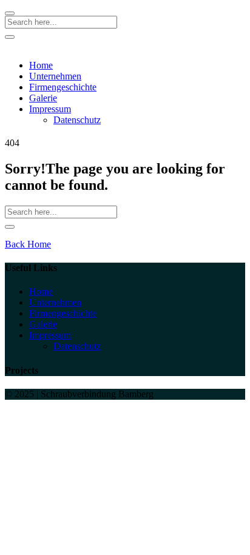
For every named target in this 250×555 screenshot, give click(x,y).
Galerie (43, 98)
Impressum (50, 109)
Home (41, 65)
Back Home (28, 244)
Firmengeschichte (62, 87)
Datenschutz (77, 120)
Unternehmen (55, 76)
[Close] (10, 13)
